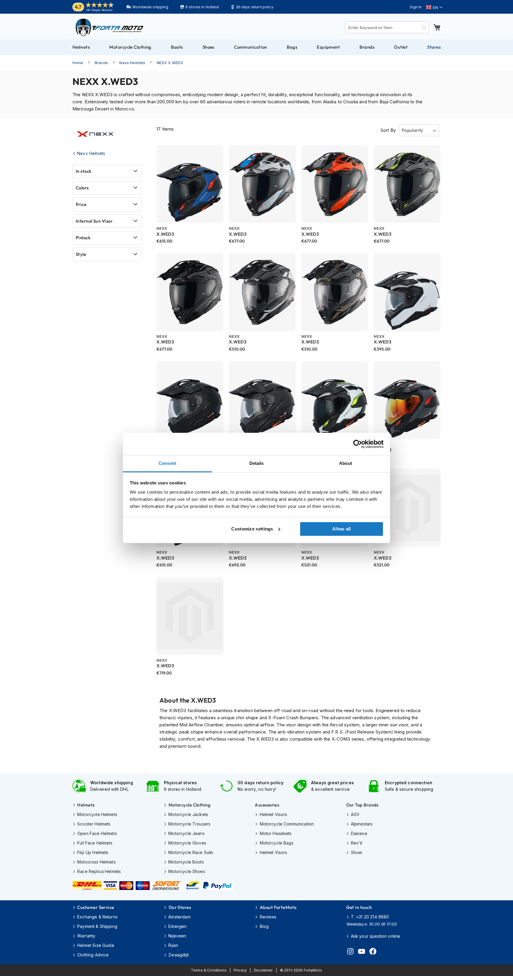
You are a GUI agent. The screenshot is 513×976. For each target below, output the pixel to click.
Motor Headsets (276, 833)
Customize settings (252, 528)
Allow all (341, 528)
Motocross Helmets (96, 861)
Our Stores (180, 907)
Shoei (356, 852)
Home (77, 62)
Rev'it (356, 842)
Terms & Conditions (209, 970)
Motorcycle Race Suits (190, 852)
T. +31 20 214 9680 (370, 916)
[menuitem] (81, 47)
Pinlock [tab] (83, 237)
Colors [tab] (82, 188)
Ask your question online (375, 936)
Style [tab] (81, 254)
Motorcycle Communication (287, 823)
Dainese (359, 833)
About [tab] (345, 463)
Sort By (388, 130)
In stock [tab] (84, 171)
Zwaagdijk (178, 954)
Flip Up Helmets (92, 852)
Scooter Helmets (93, 823)
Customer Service (95, 907)
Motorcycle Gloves (187, 842)
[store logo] (109, 27)
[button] (434, 7)
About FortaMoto (278, 907)
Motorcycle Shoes (186, 871)
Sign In (416, 7)
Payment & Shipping (97, 926)
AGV (355, 814)
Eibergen (177, 926)
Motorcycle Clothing (189, 805)
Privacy (240, 970)
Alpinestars (362, 823)
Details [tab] (256, 463)
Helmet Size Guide (95, 945)
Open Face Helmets (97, 833)
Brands (101, 62)
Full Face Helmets (95, 842)
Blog (264, 926)
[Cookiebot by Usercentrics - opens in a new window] (358, 444)
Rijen (173, 945)
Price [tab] (81, 204)
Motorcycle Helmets (97, 814)
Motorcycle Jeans (186, 833)
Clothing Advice (93, 954)
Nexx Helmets (132, 62)
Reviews (268, 916)
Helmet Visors (273, 814)
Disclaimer (263, 970)
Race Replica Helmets (99, 871)
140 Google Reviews (99, 10)
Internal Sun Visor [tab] (94, 221)
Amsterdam (179, 916)
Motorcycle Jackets (188, 814)
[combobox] (387, 27)
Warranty (86, 935)
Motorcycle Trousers (189, 823)
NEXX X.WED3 (170, 62)
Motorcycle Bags (276, 842)
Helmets (85, 805)
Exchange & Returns (97, 916)
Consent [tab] (167, 463)
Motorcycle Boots (186, 861)
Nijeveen (177, 935)
